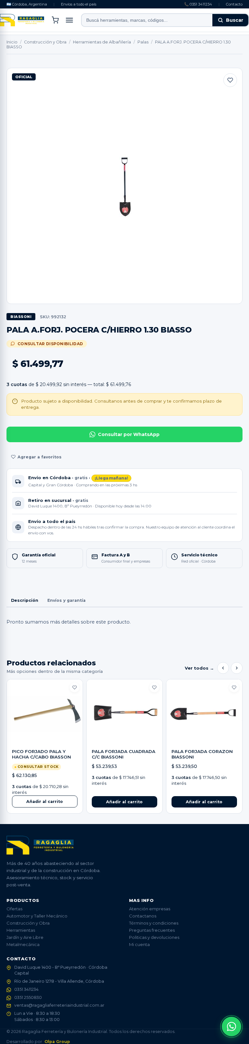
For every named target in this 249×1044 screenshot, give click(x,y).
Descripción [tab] (24, 600)
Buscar (234, 20)
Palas (142, 42)
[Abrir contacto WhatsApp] (231, 1026)
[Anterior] (223, 668)
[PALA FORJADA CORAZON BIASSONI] (204, 714)
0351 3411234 (26, 989)
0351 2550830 (28, 997)
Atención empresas (149, 908)
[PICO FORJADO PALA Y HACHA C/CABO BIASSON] (45, 714)
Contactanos (142, 915)
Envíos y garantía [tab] (66, 600)
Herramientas (20, 930)
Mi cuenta (139, 944)
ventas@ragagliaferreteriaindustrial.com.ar (59, 1005)
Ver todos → (199, 668)
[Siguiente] (237, 668)
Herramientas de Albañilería (102, 42)
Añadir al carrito (44, 801)
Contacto (234, 4)
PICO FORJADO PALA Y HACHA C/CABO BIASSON (41, 754)
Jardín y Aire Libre (24, 937)
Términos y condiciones (153, 923)
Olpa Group (57, 1041)
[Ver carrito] (55, 20)
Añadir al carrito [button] (124, 801)
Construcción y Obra (45, 42)
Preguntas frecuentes (152, 930)
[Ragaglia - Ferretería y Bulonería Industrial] (22, 20)
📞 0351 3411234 (198, 4)
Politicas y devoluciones (154, 937)
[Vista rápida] (45, 738)
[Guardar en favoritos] (230, 80)
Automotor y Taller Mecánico (36, 915)
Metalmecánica (23, 944)
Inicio (12, 42)
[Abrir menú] (69, 20)
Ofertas (14, 908)
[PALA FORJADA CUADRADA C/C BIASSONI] (124, 714)
